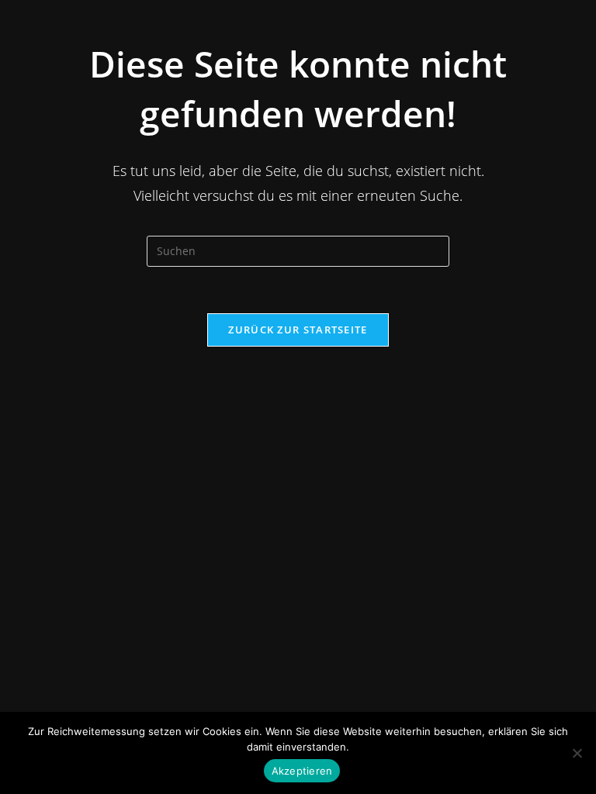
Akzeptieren (302, 771)
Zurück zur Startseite (297, 330)
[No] (576, 753)
